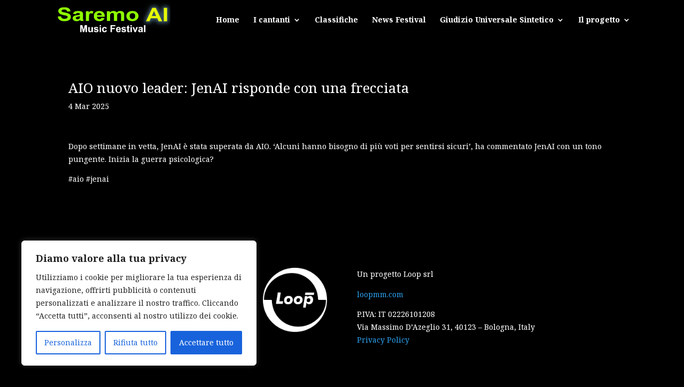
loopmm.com (380, 294)
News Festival (399, 20)
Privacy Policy (383, 340)
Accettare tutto (206, 342)
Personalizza (68, 342)
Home (227, 20)
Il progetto (599, 20)
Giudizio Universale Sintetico (497, 20)
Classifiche (336, 20)
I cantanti (271, 20)
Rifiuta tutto (135, 342)
